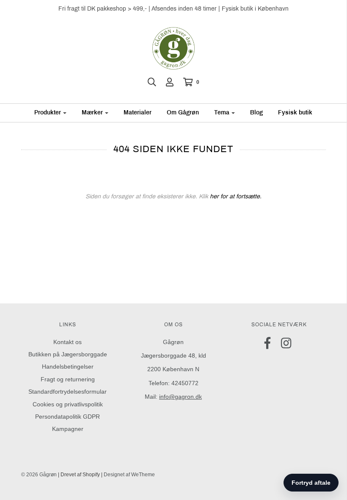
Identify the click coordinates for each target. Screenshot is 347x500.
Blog (256, 112)
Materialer (137, 112)
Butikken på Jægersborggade (67, 354)
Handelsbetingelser (68, 366)
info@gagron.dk (180, 396)
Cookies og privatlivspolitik (68, 404)
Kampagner (67, 428)
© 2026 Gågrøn (39, 475)
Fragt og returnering (68, 379)
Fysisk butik (295, 112)
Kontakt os (67, 342)
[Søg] (151, 82)
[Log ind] (170, 82)
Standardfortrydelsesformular (67, 391)
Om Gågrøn (183, 112)
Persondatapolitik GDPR (67, 416)
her (214, 196)
